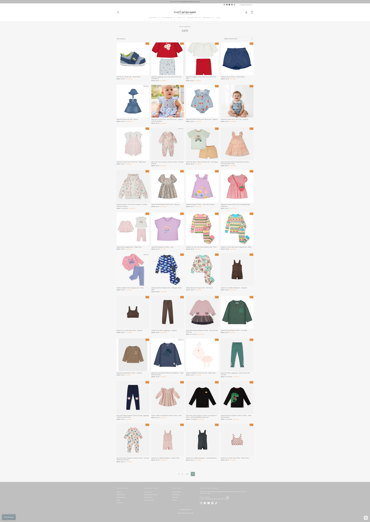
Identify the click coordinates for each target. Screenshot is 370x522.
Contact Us (120, 502)
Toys (180, 18)
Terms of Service (149, 500)
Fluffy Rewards (121, 497)
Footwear (167, 18)
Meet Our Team (121, 494)
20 (187, 474)
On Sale (174, 500)
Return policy (148, 492)
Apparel (153, 18)
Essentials (193, 18)
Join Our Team (148, 497)
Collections (187, 26)
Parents (207, 18)
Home (181, 26)
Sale (219, 18)
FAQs (118, 500)
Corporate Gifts (176, 492)
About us (119, 492)
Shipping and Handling (151, 494)
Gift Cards (175, 497)
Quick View (133, 73)
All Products (175, 494)
